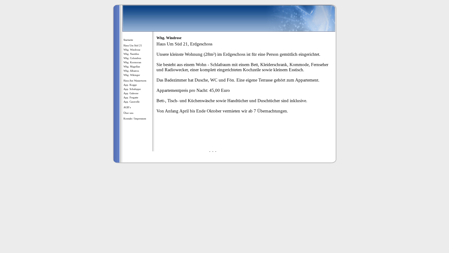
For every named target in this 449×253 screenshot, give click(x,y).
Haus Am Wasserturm (134, 80)
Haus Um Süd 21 (132, 45)
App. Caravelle (131, 101)
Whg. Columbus (132, 58)
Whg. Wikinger (131, 75)
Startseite (128, 39)
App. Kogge (130, 84)
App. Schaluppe (132, 89)
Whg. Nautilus (131, 53)
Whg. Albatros (131, 70)
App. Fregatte (130, 97)
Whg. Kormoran (132, 62)
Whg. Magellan (131, 66)
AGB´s (127, 107)
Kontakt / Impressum (134, 118)
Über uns (128, 113)
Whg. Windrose (131, 49)
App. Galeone (130, 93)
